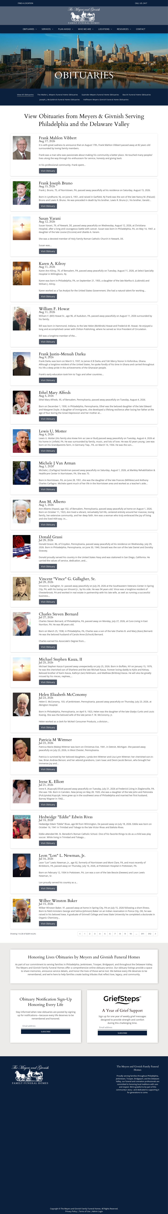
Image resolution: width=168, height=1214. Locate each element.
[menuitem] (29, 29)
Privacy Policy (71, 1211)
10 (131, 934)
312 (149, 934)
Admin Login (97, 1211)
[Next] (155, 933)
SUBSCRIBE (45, 1031)
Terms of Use (84, 1211)
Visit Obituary (48, 170)
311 (142, 934)
